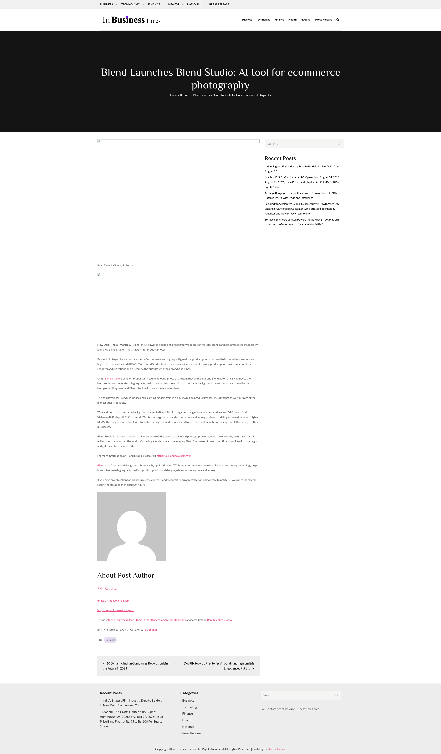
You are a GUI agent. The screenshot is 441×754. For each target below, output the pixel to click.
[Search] (337, 19)
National (194, 4)
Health (173, 4)
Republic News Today (219, 619)
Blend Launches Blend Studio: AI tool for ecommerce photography (147, 619)
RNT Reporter (107, 588)
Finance (154, 4)
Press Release (219, 4)
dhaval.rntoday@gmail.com (113, 600)
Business (106, 4)
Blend (100, 465)
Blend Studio (112, 378)
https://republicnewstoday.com (115, 610)
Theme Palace (276, 749)
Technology (130, 4)
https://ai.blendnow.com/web (174, 455)
